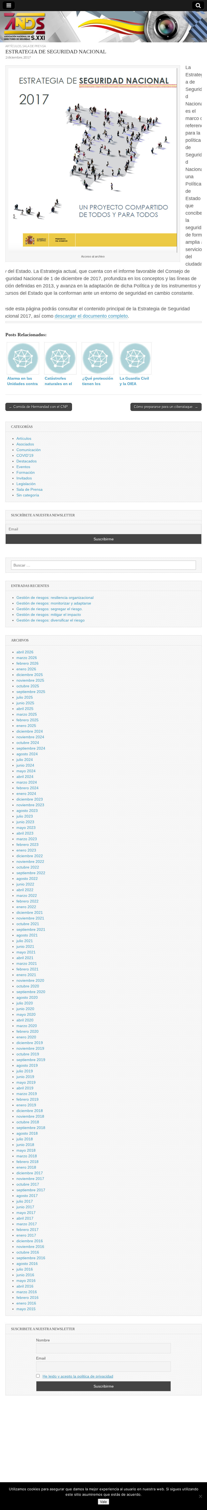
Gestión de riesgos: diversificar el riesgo (50, 620)
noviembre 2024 (30, 737)
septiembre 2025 (30, 691)
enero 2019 (26, 1105)
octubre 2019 (27, 1054)
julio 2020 (24, 1003)
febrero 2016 (27, 1297)
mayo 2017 (26, 1212)
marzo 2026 (26, 658)
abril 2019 (24, 1088)
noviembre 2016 (30, 1246)
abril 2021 (24, 958)
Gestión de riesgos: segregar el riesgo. (49, 609)
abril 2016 (24, 1286)
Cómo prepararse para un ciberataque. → (166, 407)
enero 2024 (26, 793)
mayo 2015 (26, 1309)
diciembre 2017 (29, 1173)
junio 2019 (25, 1077)
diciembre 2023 (29, 799)
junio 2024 (25, 765)
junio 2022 (25, 884)
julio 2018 (24, 1139)
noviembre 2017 (30, 1178)
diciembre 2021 (29, 912)
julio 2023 (24, 816)
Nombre (43, 1340)
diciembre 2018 (29, 1111)
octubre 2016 (27, 1252)
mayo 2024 (26, 771)
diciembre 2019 (29, 1043)
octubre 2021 (27, 924)
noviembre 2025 (30, 680)
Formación (25, 472)
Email (41, 1358)
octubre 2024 (27, 742)
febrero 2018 (27, 1161)
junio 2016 (25, 1275)
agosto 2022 (27, 878)
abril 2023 (24, 833)
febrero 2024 (27, 788)
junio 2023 (25, 822)
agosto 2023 (27, 810)
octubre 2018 (27, 1122)
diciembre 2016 (29, 1241)
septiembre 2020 (30, 992)
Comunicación (28, 450)
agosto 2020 (27, 997)
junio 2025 (25, 703)
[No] (200, 1496)
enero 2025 (26, 725)
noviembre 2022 (30, 861)
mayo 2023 (26, 827)
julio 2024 (24, 759)
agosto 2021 (27, 935)
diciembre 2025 (29, 674)
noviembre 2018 (30, 1116)
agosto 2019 (27, 1065)
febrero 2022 (27, 901)
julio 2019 (24, 1071)
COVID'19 (24, 455)
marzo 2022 (26, 895)
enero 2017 (26, 1235)
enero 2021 (26, 975)
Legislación (26, 484)
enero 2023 (26, 850)
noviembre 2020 (30, 980)
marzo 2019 (26, 1094)
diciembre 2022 (29, 856)
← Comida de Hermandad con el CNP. (38, 407)
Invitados (24, 478)
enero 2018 (26, 1167)
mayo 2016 (26, 1280)
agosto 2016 (27, 1263)
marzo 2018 (26, 1156)
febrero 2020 (27, 1031)
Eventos (23, 467)
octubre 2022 (27, 867)
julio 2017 (24, 1201)
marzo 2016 (26, 1292)
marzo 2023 (26, 839)
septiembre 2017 (30, 1190)
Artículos (13, 46)
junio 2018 (25, 1144)
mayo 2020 (26, 1014)
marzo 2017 (26, 1224)
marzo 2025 (26, 714)
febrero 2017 (27, 1229)
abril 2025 (24, 708)
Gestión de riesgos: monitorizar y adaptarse (53, 603)
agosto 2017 (27, 1195)
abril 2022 (24, 890)
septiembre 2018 (30, 1127)
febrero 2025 (27, 720)
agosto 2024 (27, 754)
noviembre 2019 (30, 1048)
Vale (103, 1501)
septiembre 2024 (30, 748)
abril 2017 (24, 1218)
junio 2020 (25, 1009)
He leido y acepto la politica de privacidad (78, 1376)
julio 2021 (24, 941)
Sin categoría (27, 495)
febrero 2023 (27, 844)
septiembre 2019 (30, 1060)
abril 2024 (24, 776)
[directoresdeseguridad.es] (103, 27)
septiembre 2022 (30, 873)
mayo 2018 (26, 1150)
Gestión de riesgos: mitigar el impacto (48, 614)
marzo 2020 (26, 1026)
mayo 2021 (26, 952)
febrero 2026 (27, 663)
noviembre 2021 (30, 918)
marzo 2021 (26, 963)
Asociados (25, 444)
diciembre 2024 (29, 731)
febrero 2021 (27, 969)
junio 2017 (25, 1207)
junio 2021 (25, 946)
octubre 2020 (27, 986)
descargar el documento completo (91, 316)
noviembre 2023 (30, 805)
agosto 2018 (27, 1133)
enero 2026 (26, 669)
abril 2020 (24, 1020)
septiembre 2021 (30, 929)
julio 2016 (24, 1269)
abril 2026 (24, 652)
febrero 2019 (27, 1099)
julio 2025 (24, 697)
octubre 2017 (27, 1184)
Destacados (26, 461)
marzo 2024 (26, 782)
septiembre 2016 (30, 1258)
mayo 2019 (26, 1082)
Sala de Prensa (34, 46)
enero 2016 (26, 1303)
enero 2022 (26, 907)
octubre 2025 (27, 686)
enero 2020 (26, 1037)
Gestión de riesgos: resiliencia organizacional (55, 597)
